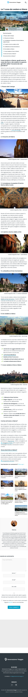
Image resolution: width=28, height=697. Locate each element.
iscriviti (10, 602)
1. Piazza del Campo (8, 35)
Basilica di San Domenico (7, 299)
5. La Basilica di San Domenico (11, 46)
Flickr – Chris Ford (23, 109)
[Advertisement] (14, 634)
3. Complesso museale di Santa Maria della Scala (13, 41)
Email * (14, 580)
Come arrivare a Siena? (9, 53)
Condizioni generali (14, 692)
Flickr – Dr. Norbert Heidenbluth (20, 293)
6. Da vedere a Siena (8, 49)
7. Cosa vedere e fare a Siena (11, 51)
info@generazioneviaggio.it (16, 676)
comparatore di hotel (8, 461)
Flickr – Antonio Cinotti (22, 159)
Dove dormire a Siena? (9, 56)
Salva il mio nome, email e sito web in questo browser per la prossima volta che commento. (14, 596)
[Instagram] (16, 685)
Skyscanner (11, 441)
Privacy (20, 692)
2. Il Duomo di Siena (8, 38)
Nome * (14, 573)
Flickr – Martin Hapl (23, 336)
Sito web (14, 586)
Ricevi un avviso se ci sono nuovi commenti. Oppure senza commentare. (15, 601)
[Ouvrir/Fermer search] (25, 2)
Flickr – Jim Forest (23, 210)
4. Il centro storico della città (11, 44)
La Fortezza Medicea (10, 355)
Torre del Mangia (16, 129)
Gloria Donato (13, 28)
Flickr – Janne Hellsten (22, 254)
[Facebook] (11, 685)
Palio (2, 122)
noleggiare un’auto (7, 443)
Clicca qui (20, 464)
